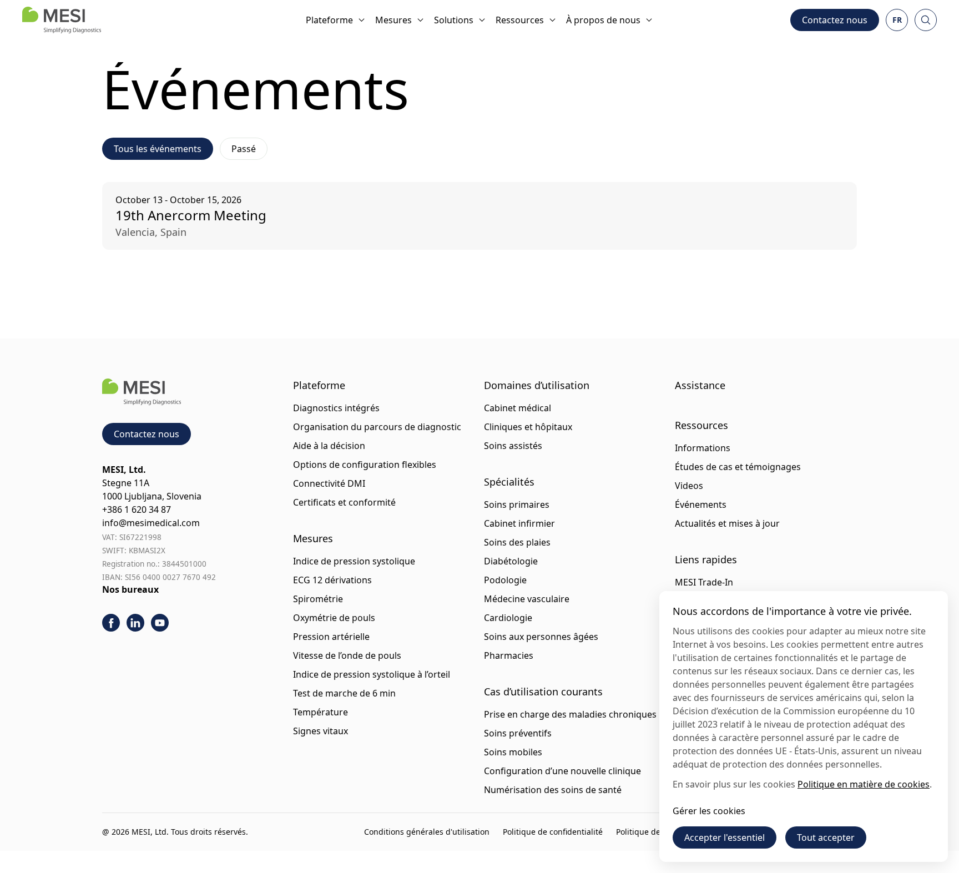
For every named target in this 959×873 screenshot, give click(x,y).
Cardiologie (508, 618)
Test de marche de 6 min (344, 693)
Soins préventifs (518, 733)
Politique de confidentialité (553, 831)
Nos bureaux (130, 589)
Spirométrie (318, 599)
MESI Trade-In (704, 582)
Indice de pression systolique (354, 561)
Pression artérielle (331, 636)
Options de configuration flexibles (364, 464)
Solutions (453, 20)
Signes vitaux (320, 731)
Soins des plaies (517, 542)
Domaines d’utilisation (536, 385)
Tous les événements (157, 149)
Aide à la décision (329, 446)
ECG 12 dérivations (332, 580)
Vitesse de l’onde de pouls (347, 655)
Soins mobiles (513, 752)
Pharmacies (508, 655)
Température (320, 712)
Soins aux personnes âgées (541, 636)
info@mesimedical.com (151, 523)
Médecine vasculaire (526, 599)
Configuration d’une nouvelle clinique (562, 771)
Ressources (520, 20)
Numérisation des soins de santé (553, 790)
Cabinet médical (517, 408)
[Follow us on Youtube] (160, 623)
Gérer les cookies (709, 811)
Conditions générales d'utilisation (426, 831)
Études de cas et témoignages (738, 467)
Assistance (700, 385)
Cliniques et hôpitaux (528, 427)
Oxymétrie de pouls (334, 618)
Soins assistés (513, 446)
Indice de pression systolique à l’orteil (371, 674)
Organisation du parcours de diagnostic (377, 427)
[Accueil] (61, 20)
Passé (243, 149)
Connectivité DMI (329, 483)
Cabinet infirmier (519, 523)
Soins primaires (516, 504)
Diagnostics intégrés (336, 408)
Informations (702, 448)
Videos (689, 486)
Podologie (505, 580)
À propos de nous (603, 20)
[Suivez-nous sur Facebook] (111, 623)
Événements (700, 504)
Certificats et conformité (344, 502)
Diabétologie (511, 561)
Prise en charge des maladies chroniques (570, 714)
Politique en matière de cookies (864, 784)
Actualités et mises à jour (727, 523)
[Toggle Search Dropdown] (926, 20)
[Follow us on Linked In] (135, 623)
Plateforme (329, 20)
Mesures (393, 20)
